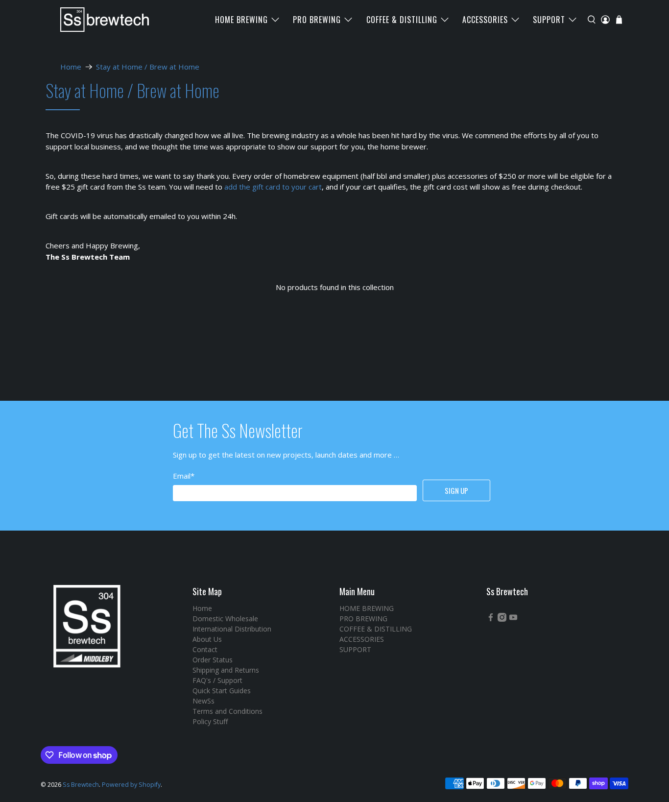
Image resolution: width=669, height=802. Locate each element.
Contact (204, 649)
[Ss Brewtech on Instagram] (502, 619)
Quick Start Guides (221, 690)
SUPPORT (549, 19)
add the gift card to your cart (273, 187)
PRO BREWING (317, 19)
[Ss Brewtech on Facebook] (490, 619)
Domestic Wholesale (225, 618)
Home (70, 67)
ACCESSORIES (485, 19)
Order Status (212, 659)
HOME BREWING (241, 19)
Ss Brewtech (81, 784)
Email (183, 476)
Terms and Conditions (227, 711)
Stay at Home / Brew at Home (147, 67)
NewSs (203, 700)
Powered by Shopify (131, 784)
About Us (207, 639)
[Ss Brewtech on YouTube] (513, 619)
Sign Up (456, 490)
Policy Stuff (210, 721)
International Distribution (231, 628)
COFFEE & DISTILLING (401, 19)
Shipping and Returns (225, 670)
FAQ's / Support (217, 680)
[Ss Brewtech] (100, 19)
